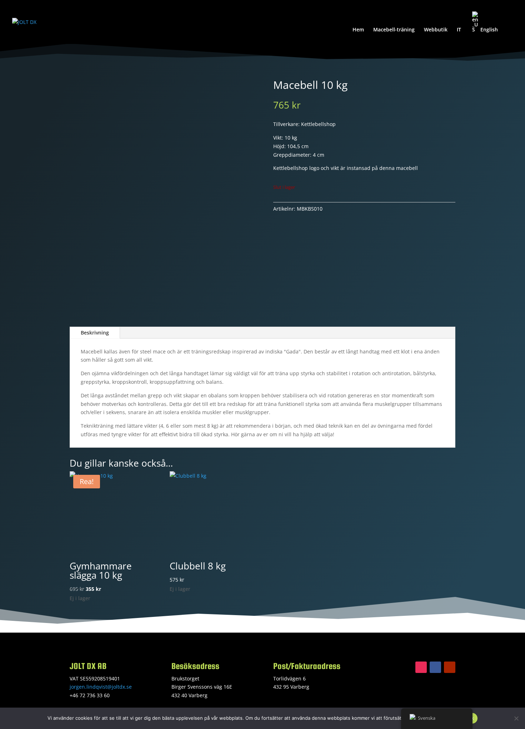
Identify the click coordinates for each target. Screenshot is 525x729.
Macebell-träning (394, 30)
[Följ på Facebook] (435, 667)
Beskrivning (95, 332)
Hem (358, 30)
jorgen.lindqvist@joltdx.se (101, 686)
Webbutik (436, 30)
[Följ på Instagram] (421, 667)
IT (459, 30)
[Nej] (516, 718)
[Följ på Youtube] (449, 667)
